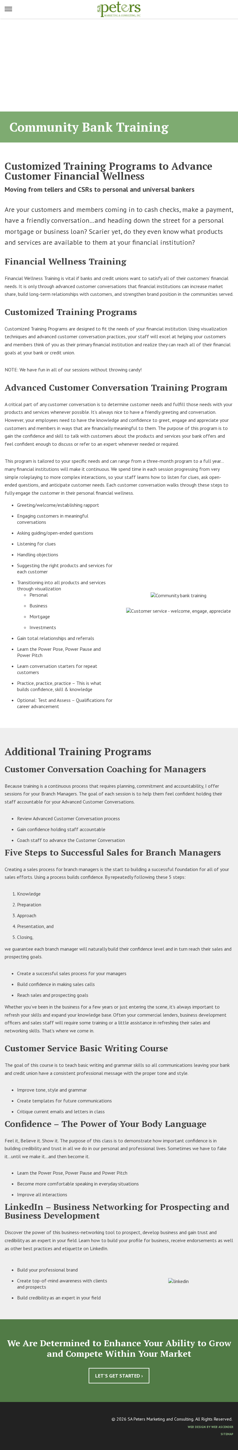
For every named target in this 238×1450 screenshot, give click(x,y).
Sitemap (227, 1434)
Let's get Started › (119, 1376)
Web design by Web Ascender (210, 1427)
